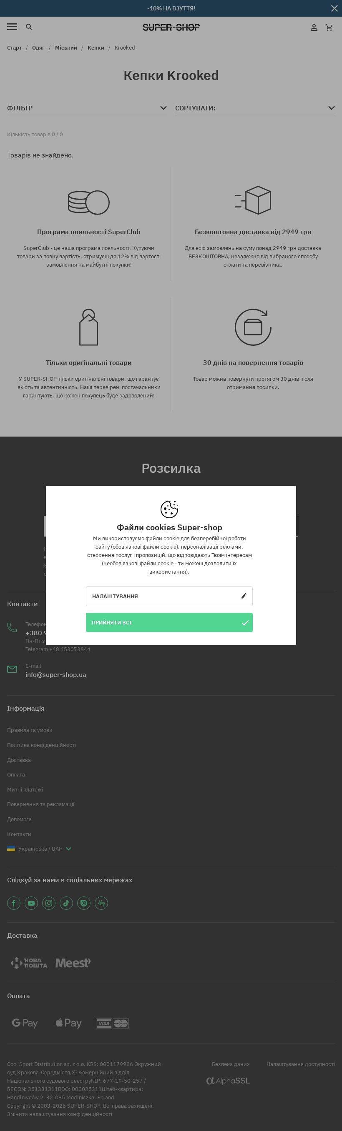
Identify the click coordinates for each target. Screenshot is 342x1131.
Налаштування (115, 596)
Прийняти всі (112, 622)
